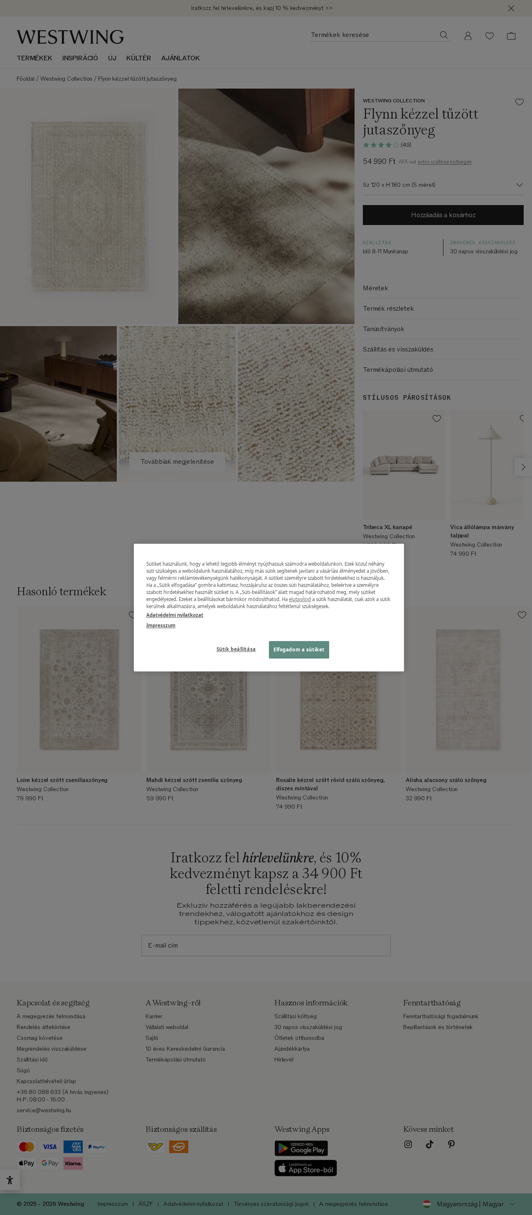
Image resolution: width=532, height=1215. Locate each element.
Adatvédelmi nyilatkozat (174, 615)
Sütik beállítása (236, 649)
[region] (269, 607)
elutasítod (300, 599)
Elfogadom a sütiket (299, 649)
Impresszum (160, 625)
